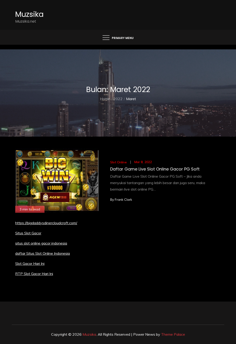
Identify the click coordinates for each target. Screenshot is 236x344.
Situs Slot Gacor (28, 233)
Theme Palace (173, 334)
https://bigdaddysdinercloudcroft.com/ (46, 223)
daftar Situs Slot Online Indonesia (42, 253)
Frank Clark (123, 199)
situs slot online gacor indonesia (41, 243)
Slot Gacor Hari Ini (29, 263)
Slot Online (118, 162)
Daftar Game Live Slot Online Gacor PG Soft (155, 169)
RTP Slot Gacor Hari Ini (34, 273)
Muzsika (29, 14)
